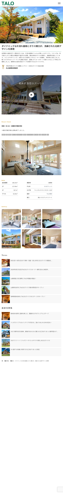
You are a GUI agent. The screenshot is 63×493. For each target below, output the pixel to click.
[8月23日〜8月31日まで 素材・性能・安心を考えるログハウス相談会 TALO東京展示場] (6, 263)
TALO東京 (49, 194)
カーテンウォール (30, 134)
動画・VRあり (36, 134)
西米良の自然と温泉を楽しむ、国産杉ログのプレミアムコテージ (30, 314)
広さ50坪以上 (44, 134)
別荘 (7, 134)
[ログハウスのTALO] (8, 3)
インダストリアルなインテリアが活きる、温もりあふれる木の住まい (31, 322)
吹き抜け (24, 134)
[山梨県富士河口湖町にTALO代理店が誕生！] (6, 281)
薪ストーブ (14, 134)
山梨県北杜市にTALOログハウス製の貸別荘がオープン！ (27, 287)
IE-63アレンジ (48, 186)
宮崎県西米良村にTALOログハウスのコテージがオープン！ (28, 296)
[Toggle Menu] (59, 3)
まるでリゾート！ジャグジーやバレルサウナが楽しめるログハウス (30, 340)
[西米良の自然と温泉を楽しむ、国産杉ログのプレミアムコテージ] (6, 316)
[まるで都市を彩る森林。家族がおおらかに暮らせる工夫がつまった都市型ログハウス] (6, 334)
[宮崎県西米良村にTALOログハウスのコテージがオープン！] (6, 299)
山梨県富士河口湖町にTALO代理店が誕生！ (23, 279)
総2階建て (3, 134)
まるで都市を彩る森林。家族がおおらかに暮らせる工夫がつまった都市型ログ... (34, 331)
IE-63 (48, 134)
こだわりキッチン (19, 134)
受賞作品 (9, 134)
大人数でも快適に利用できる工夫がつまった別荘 (25, 349)
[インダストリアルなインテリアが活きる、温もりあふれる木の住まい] (6, 325)
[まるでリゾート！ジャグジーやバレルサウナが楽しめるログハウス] (6, 343)
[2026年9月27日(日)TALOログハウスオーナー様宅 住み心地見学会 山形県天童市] (6, 272)
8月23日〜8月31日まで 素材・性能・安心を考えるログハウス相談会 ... (31, 261)
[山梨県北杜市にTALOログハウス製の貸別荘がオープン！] (6, 290)
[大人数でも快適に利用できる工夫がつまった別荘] (6, 352)
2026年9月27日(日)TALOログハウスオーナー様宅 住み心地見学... (30, 270)
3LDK (40, 134)
